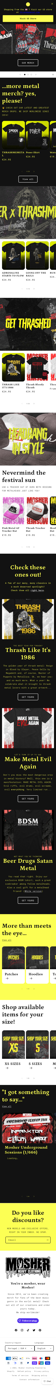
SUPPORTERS (28, 62)
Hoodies (36, 974)
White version (33, 891)
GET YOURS (28, 697)
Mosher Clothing (26, 1368)
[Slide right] (34, 171)
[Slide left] (22, 171)
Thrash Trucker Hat (35, 530)
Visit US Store (28, 18)
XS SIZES (13, 1064)
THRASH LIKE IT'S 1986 (11, 386)
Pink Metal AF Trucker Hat (10, 530)
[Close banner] (52, 3)
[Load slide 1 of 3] (24, 74)
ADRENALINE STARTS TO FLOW (13, 274)
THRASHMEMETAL (13, 154)
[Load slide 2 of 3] (28, 74)
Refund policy (24, 1371)
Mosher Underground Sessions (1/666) (26, 1150)
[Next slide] (36, 75)
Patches (11, 974)
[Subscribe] (47, 1240)
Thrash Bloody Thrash (35, 386)
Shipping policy (39, 1375)
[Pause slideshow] (53, 75)
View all (28, 179)
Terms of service (20, 1375)
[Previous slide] (20, 75)
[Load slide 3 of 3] (31, 74)
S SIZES (35, 1064)
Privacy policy (41, 1371)
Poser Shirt (33, 152)
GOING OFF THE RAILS (36, 274)
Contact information (29, 1379)
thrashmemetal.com (30, 12)
